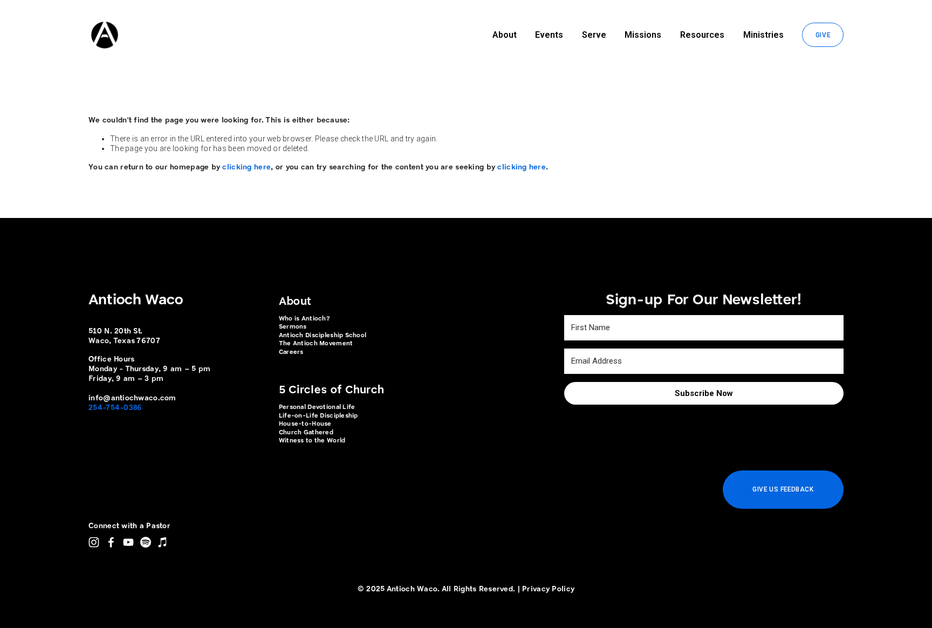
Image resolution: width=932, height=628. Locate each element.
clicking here (246, 167)
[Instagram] (93, 542)
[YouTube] (128, 542)
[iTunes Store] (162, 542)
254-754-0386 (115, 408)
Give (823, 35)
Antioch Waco (135, 300)
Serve (594, 35)
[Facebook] (111, 542)
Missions (643, 35)
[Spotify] (145, 542)
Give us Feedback (782, 489)
